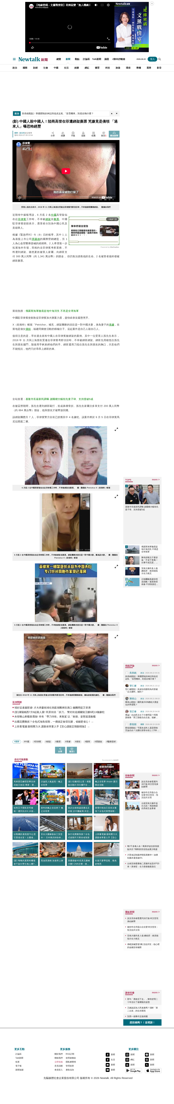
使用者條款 (71, 1058)
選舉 (149, 68)
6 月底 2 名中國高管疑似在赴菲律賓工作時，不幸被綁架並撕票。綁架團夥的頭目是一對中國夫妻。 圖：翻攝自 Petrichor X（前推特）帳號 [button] (66, 626)
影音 (159, 68)
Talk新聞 (96, 59)
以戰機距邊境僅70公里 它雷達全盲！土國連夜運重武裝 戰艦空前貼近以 (25, 836)
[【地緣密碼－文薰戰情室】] (131, 27)
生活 (66, 68)
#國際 (16, 742)
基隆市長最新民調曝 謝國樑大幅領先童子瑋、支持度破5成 (59, 399)
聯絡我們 (59, 1058)
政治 (14, 68)
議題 (106, 59)
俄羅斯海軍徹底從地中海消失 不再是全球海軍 (52, 310)
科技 (107, 68)
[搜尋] (159, 59)
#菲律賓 (37, 742)
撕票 (56, 219)
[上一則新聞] (111, 113)
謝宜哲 (22, 133)
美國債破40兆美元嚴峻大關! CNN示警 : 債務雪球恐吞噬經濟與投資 (79, 863)
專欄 (138, 68)
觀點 (77, 59)
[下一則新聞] (116, 113)
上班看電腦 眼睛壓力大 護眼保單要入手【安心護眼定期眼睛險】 (106, 837)
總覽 (58, 59)
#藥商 (87, 742)
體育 (97, 68)
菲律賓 (22, 219)
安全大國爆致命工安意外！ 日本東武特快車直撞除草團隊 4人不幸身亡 (52, 836)
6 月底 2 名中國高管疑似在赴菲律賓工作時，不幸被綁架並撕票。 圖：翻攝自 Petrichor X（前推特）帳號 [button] (66, 488)
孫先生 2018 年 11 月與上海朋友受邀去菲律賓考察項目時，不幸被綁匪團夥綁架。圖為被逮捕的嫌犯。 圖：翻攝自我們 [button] (66, 695)
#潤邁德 (98, 742)
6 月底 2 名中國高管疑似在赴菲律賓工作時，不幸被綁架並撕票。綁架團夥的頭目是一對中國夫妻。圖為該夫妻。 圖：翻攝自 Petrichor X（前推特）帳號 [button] (66, 556)
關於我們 (59, 1054)
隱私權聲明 (71, 1062)
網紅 (87, 68)
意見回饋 (59, 1066)
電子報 (18, 1066)
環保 (128, 68)
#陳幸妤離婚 (118, 59)
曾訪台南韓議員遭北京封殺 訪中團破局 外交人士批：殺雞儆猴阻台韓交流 (79, 810)
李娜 (111, 324)
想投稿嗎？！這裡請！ (142, 1022)
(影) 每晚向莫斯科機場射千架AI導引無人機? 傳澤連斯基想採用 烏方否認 (25, 863)
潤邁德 (36, 239)
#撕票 (58, 742)
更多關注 (134, 1049)
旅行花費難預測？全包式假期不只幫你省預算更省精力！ (79, 837)
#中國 (26, 742)
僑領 (28, 329)
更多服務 (65, 1049)
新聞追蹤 (19, 1070)
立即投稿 (59, 1062)
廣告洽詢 (70, 1070)
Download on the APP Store (153, 1070)
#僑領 (77, 742)
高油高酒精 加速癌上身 (52, 861)
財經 (35, 68)
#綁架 (48, 742)
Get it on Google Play (133, 1070)
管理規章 (70, 1066)
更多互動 (19, 1049)
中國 (56, 68)
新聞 (68, 59)
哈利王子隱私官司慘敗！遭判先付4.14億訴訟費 (25, 810)
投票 (17, 1062)
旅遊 (118, 68)
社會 (45, 68)
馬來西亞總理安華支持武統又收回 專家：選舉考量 (25, 784)
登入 (152, 59)
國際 (25, 68)
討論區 (86, 59)
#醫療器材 (111, 742)
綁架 (48, 219)
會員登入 (59, 1070)
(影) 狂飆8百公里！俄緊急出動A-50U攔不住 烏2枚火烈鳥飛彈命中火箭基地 (79, 784)
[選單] (14, 59)
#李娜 (67, 742)
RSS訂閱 (70, 1054)
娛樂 (76, 68)
